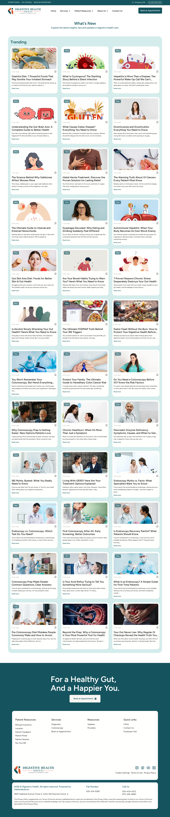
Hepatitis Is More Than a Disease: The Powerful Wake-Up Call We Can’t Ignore (134, 78)
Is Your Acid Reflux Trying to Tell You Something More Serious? (83, 583)
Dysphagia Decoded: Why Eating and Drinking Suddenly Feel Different (83, 229)
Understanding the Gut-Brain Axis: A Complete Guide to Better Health (32, 128)
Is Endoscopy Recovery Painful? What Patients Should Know (135, 533)
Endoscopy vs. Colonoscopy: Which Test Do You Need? (32, 533)
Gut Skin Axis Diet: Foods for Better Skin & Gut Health (32, 280)
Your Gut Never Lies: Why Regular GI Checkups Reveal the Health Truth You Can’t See (135, 634)
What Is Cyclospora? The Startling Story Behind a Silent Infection (82, 78)
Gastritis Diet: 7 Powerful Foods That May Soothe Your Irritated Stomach (32, 78)
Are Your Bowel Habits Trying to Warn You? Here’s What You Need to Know (84, 280)
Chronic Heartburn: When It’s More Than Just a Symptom (82, 431)
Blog (15, 50)
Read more (15, 88)
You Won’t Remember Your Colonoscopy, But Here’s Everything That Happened (32, 381)
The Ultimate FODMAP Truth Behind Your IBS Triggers (83, 331)
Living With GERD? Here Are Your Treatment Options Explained (82, 482)
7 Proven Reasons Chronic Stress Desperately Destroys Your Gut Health (135, 280)
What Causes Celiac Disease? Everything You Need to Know (80, 128)
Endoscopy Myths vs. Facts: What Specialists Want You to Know (133, 482)
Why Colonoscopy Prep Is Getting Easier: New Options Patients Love (31, 431)
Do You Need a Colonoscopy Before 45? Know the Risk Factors (134, 381)
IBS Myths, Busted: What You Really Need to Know (32, 482)
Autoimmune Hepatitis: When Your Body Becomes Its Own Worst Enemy (135, 229)
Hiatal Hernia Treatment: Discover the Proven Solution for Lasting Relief (84, 179)
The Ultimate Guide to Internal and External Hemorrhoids (31, 229)
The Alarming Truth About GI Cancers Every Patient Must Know (135, 179)
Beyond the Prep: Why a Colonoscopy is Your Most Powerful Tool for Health (84, 634)
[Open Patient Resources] (92, 10)
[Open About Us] (107, 10)
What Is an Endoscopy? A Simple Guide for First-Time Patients (136, 583)
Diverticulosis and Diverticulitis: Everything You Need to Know (131, 128)
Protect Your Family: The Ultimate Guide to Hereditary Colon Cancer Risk (84, 381)
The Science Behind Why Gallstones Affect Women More (32, 179)
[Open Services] (70, 10)
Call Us (125, 786)
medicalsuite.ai (21, 789)
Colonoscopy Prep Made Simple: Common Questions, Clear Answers (31, 583)
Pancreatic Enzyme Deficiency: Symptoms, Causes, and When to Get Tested (135, 431)
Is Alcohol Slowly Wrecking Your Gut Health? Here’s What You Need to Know (34, 331)
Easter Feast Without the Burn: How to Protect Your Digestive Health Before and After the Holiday (135, 331)
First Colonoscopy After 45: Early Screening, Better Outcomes (82, 533)
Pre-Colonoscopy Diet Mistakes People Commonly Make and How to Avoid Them (34, 634)
